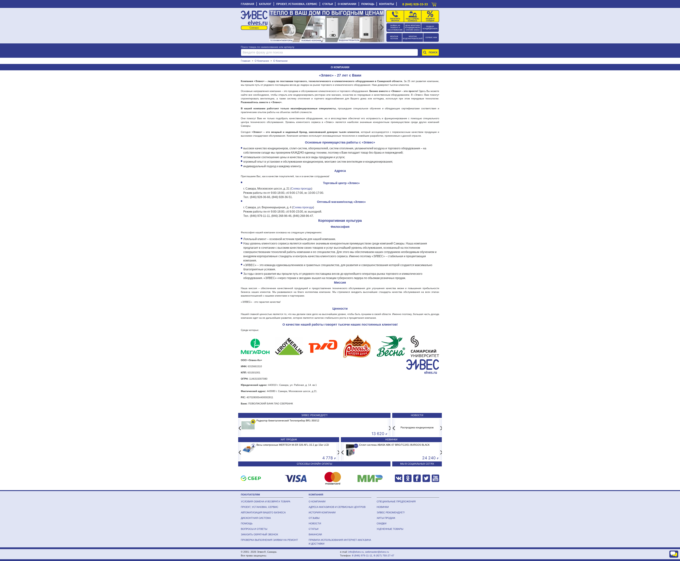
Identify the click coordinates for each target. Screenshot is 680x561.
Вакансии (315, 534)
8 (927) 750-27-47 (384, 555)
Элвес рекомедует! (314, 415)
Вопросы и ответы (254, 529)
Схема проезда (301, 188)
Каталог (265, 3)
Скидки (381, 523)
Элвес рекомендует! (391, 512)
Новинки (391, 439)
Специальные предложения (396, 501)
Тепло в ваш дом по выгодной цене (421, 427)
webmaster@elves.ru (377, 551)
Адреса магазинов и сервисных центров (337, 507)
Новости (417, 415)
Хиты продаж (386, 518)
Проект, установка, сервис (296, 3)
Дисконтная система (256, 518)
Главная (247, 3)
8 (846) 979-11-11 (362, 555)
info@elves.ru (356, 551)
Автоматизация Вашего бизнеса (263, 512)
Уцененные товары (390, 529)
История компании (322, 512)
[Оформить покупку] (434, 3)
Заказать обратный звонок (259, 534)
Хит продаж (288, 439)
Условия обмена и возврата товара (265, 501)
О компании (347, 3)
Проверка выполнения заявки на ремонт (269, 540)
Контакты (386, 3)
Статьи (327, 3)
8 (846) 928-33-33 (415, 4)
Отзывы (314, 518)
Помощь (367, 3)
